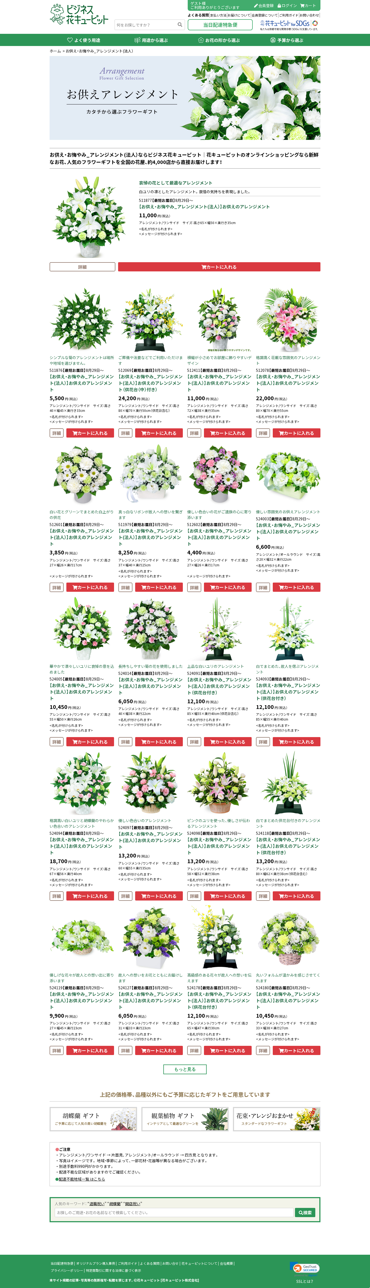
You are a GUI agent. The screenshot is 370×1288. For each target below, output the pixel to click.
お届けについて (239, 15)
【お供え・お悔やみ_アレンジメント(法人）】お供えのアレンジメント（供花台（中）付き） (150, 383)
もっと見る (185, 1069)
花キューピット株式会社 (180, 1280)
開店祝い (132, 1203)
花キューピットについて (199, 1263)
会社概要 (226, 1263)
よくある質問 (198, 15)
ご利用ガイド (288, 15)
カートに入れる (221, 267)
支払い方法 (218, 15)
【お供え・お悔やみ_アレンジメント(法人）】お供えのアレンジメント (204, 206)
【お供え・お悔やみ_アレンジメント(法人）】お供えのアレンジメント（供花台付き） (219, 686)
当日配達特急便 (220, 24)
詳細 (82, 267)
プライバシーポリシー (67, 1270)
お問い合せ (170, 1263)
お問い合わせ (309, 15)
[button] (304, 1269)
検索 (307, 1212)
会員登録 (266, 5)
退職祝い (97, 1203)
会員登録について (265, 15)
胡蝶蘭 (115, 1203)
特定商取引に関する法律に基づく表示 (113, 1270)
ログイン (289, 5)
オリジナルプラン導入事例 (95, 1263)
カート (310, 5)
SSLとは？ (304, 1281)
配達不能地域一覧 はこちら (82, 1179)
